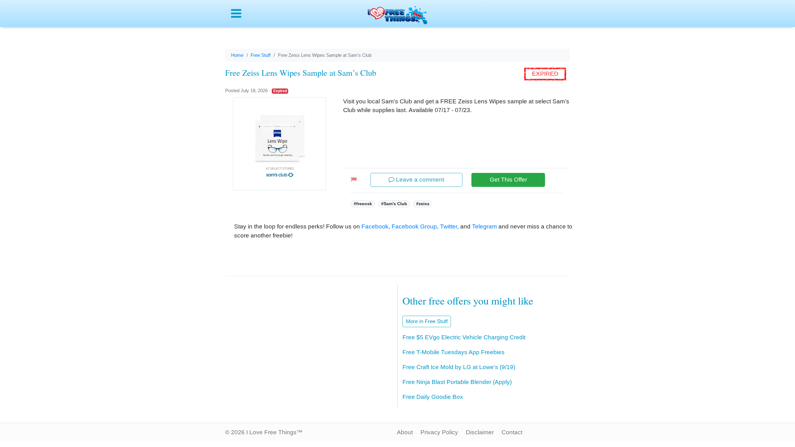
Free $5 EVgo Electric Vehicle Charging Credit (463, 337)
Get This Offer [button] (508, 179)
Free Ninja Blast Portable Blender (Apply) (457, 382)
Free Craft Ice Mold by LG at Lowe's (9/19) (458, 367)
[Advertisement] (304, 337)
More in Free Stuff (427, 321)
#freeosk (363, 203)
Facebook (374, 226)
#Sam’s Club (394, 203)
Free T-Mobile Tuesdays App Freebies (453, 352)
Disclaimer (480, 432)
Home (237, 55)
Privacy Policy (439, 432)
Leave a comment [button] (419, 179)
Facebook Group (414, 226)
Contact (512, 432)
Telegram (484, 226)
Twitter (448, 226)
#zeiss (422, 203)
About (405, 432)
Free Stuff (260, 55)
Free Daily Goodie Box (432, 397)
